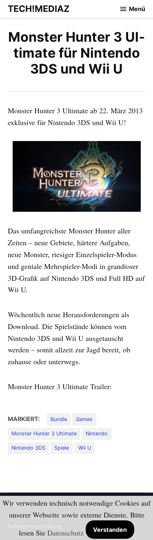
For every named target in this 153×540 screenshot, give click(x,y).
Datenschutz (65, 533)
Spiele (61, 448)
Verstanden (110, 529)
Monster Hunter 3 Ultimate (44, 433)
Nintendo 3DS (28, 448)
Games (84, 419)
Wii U (84, 448)
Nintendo (97, 433)
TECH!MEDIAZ (38, 8)
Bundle (59, 419)
